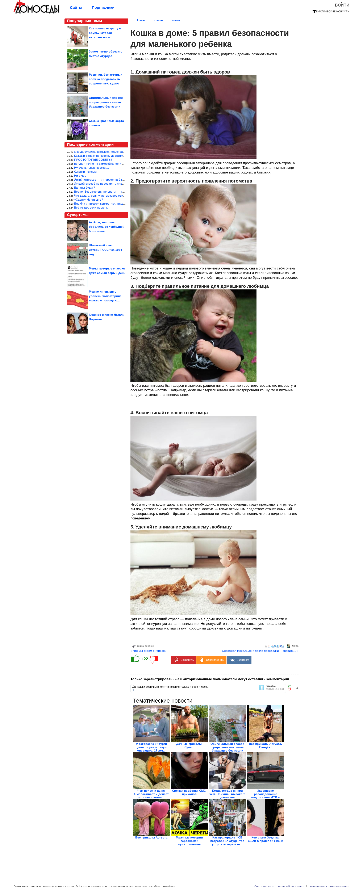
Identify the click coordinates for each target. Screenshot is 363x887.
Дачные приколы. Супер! (189, 745)
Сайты (76, 7)
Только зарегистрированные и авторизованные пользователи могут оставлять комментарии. (210, 679)
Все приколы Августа (151, 837)
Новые (140, 20)
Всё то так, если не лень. (91, 207)
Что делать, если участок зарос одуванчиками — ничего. (113, 195)
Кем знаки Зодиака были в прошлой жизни (265, 839)
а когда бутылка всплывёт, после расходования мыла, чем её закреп (121, 151)
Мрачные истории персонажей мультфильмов (189, 841)
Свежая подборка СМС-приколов (189, 792)
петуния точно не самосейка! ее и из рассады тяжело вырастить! (119, 163)
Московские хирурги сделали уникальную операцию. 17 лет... (151, 747)
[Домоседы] (36, 13)
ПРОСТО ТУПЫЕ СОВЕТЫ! (93, 159)
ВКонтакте (243, 659)
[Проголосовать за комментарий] (291, 689)
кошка (140, 646)
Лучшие (175, 20)
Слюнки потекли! (85, 171)
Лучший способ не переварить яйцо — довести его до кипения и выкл (122, 183)
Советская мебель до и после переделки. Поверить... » (260, 650)
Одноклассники (215, 659)
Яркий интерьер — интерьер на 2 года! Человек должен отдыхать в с (122, 179)
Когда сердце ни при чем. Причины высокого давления (227, 794)
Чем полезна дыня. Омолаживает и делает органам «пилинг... (151, 794)
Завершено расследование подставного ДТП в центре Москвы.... (265, 795)
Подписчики (103, 7)
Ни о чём (80, 175)
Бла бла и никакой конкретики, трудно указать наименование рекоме (122, 203)
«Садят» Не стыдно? (88, 199)
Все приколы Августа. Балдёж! (265, 745)
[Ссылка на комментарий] (133, 690)
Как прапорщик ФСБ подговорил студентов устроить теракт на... (227, 841)
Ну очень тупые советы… (91, 167)
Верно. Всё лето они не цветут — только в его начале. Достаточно (120, 191)
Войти (342, 4)
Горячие (157, 20)
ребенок (149, 646)
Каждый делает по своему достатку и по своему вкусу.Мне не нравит (121, 155)
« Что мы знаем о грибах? (148, 650)
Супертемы (77, 215)
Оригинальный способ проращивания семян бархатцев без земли (227, 747)
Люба (295, 645)
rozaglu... (271, 686)
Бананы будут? (84, 187)
